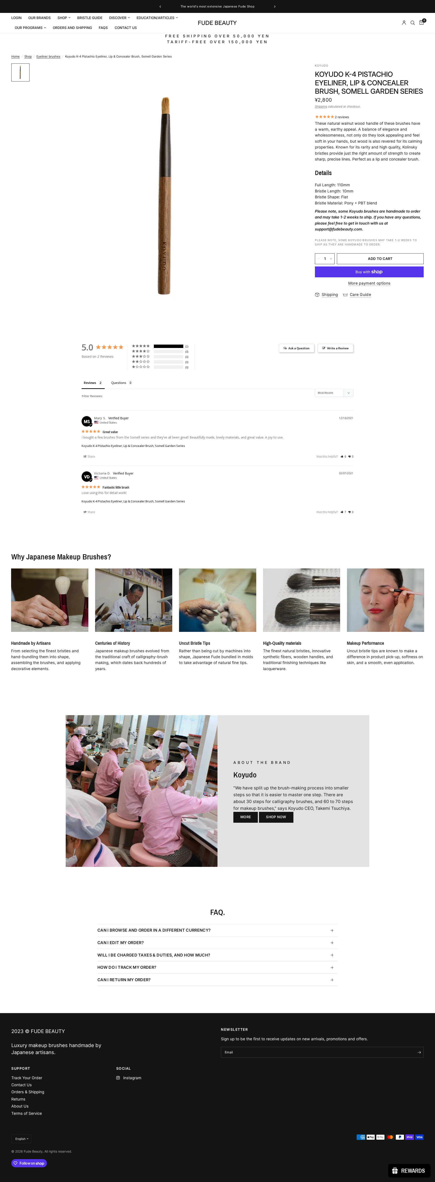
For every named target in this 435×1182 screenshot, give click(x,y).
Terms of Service (26, 1113)
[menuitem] (18, 18)
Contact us (126, 28)
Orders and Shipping (72, 28)
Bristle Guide (89, 18)
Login (16, 18)
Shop (62, 18)
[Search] (412, 23)
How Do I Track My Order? (126, 967)
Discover (117, 18)
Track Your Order (26, 1078)
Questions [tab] (118, 383)
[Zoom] (292, 73)
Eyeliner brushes (48, 56)
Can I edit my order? (120, 942)
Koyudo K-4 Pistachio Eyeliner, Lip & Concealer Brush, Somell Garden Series (133, 446)
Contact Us (21, 1085)
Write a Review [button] (338, 348)
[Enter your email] (419, 1052)
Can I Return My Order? (124, 979)
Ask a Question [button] (298, 348)
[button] (343, 456)
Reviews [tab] (90, 383)
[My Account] (404, 23)
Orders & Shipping (27, 1092)
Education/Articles (155, 18)
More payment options (369, 283)
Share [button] (91, 456)
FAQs (103, 28)
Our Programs (29, 28)
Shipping (321, 106)
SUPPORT (20, 1068)
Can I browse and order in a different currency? (154, 930)
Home (15, 56)
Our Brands (39, 18)
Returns (18, 1099)
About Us (20, 1106)
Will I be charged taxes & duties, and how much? (153, 955)
